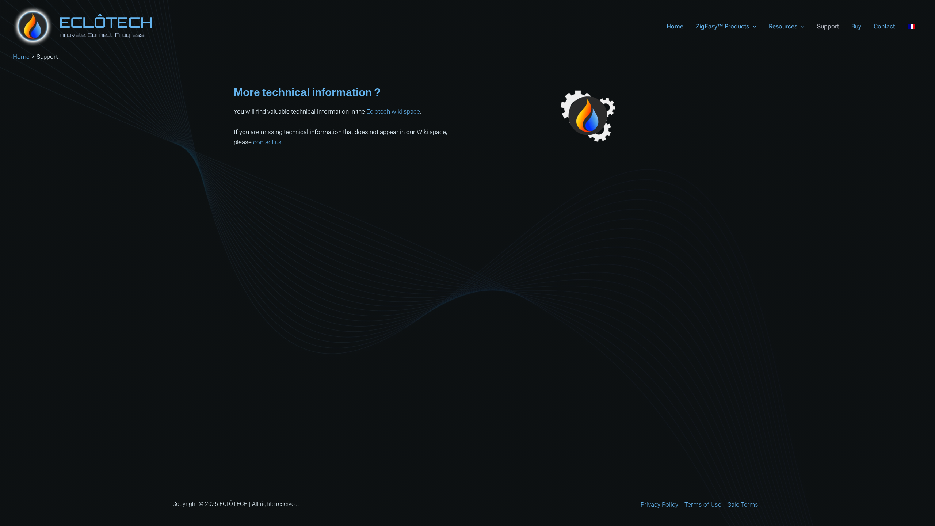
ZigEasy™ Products (722, 26)
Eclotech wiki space (393, 111)
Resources (783, 26)
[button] (752, 26)
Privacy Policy (659, 504)
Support (828, 26)
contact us (267, 142)
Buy (856, 26)
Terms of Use (702, 504)
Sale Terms (743, 504)
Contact (884, 26)
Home (675, 26)
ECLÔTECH (106, 22)
